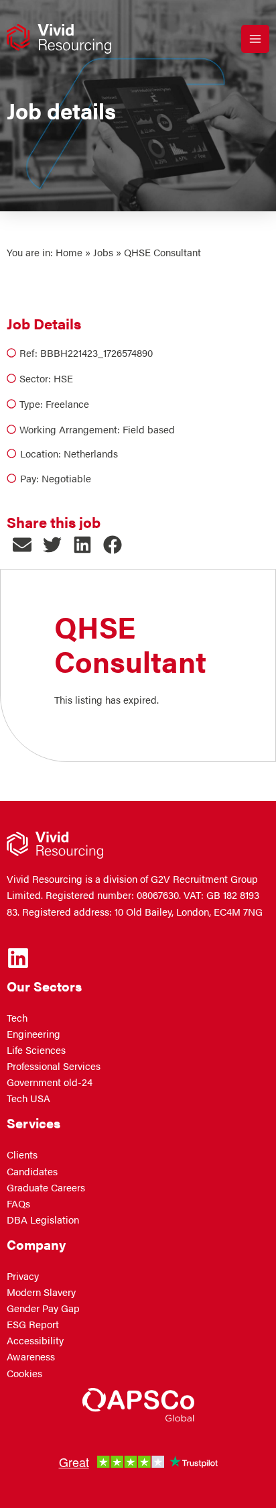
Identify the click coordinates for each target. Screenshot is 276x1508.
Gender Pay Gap (43, 1308)
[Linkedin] (18, 958)
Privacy (23, 1276)
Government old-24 (49, 1082)
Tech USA (28, 1098)
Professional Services (53, 1066)
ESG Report (33, 1324)
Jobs (103, 252)
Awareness (31, 1356)
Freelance (67, 404)
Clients (22, 1154)
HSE (63, 378)
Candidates (32, 1171)
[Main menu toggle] (255, 39)
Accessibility (35, 1340)
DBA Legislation (43, 1219)
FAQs (18, 1203)
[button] (22, 545)
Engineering (33, 1033)
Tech (17, 1017)
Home (69, 252)
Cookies (24, 1373)
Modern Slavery (41, 1292)
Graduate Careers (46, 1187)
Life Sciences (36, 1050)
